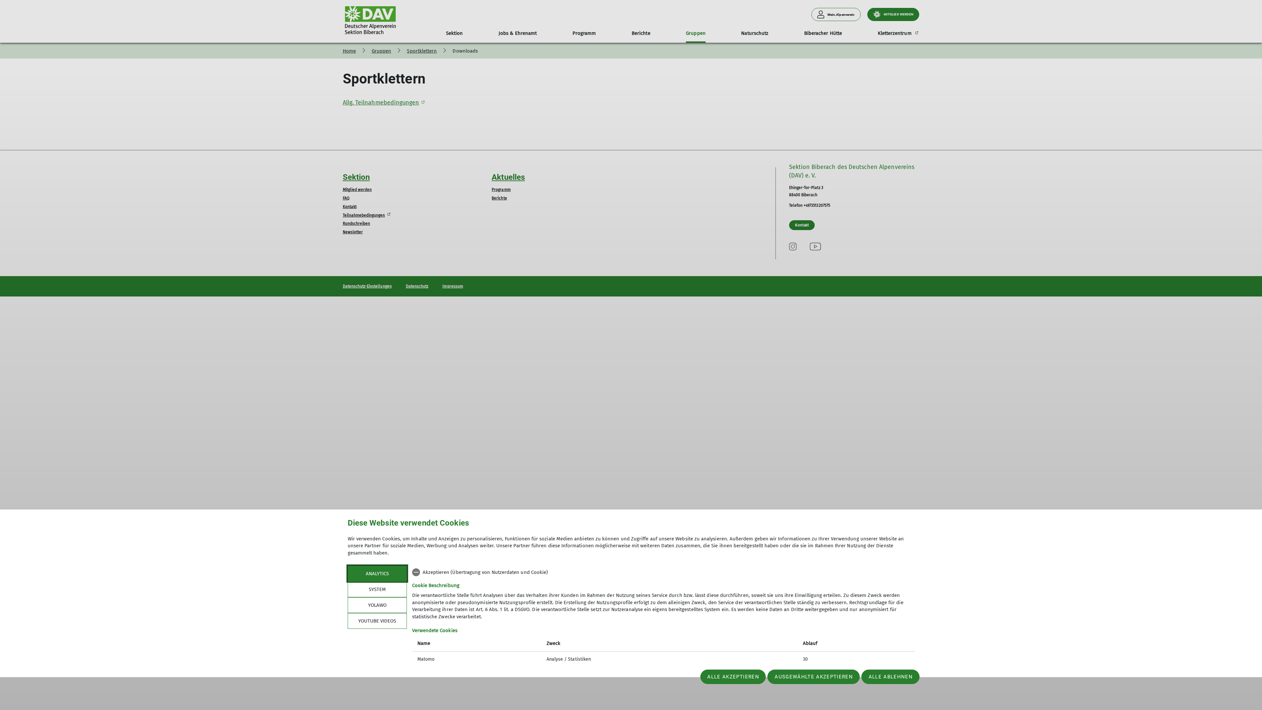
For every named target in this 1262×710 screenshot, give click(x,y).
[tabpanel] (663, 616)
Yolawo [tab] (377, 605)
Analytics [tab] (377, 574)
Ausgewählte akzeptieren (814, 677)
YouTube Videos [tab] (377, 621)
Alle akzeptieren (733, 677)
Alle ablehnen (891, 677)
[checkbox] (663, 572)
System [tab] (377, 589)
